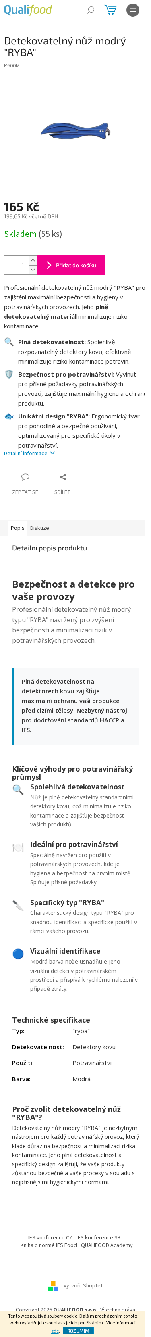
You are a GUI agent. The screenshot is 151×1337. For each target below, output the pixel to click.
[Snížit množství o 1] (33, 269)
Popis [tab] (18, 528)
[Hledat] (91, 10)
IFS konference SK (99, 1238)
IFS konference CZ (50, 1238)
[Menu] (133, 10)
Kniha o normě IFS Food (49, 1245)
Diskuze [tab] (39, 528)
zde (55, 1331)
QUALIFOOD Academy (107, 1245)
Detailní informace (26, 454)
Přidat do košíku (76, 265)
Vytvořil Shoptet (83, 1286)
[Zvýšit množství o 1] (33, 260)
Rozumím (78, 1330)
